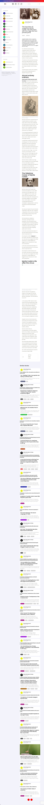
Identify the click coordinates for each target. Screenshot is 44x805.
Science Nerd (23, 381)
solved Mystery (30, 620)
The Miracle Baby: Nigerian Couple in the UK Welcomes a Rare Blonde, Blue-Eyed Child (29, 731)
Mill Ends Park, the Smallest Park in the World (29, 408)
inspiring (28, 536)
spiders (25, 763)
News (21, 469)
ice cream (32, 688)
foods (29, 688)
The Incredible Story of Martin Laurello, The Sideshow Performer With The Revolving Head (29, 563)
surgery (36, 469)
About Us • (3, 72)
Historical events (23, 636)
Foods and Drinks (23, 688)
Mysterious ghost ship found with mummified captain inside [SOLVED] (29, 664)
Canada (26, 704)
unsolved (26, 720)
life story (30, 431)
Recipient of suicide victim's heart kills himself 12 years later (30, 497)
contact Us (14, 73)
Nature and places (24, 414)
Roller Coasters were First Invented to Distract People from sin (29, 630)
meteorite (25, 780)
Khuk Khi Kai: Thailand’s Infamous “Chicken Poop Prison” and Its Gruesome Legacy (29, 392)
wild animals (29, 763)
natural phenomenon (31, 587)
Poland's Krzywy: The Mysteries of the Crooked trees (29, 597)
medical (32, 469)
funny (29, 469)
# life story (28, 35)
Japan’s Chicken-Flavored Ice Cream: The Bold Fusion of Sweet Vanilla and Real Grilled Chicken (28, 682)
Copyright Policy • (8, 73)
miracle (28, 738)
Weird (22, 399)
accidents (25, 469)
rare (28, 654)
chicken (25, 399)
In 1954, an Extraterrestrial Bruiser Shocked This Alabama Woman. (29, 774)
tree (27, 381)
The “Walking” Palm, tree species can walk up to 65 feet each (30, 376)
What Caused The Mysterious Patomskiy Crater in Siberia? (27, 613)
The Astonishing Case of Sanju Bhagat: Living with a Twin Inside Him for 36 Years (29, 647)
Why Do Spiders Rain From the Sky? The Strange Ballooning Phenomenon (29, 757)
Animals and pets (24, 486)
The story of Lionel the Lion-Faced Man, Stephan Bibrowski (29, 424)
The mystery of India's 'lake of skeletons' (28, 789)
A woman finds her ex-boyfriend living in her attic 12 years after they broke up (29, 442)
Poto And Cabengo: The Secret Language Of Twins (28, 513)
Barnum (33, 236)
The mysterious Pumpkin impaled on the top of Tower (29, 714)
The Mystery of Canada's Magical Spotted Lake (28, 698)
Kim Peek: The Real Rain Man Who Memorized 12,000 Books (28, 530)
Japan (36, 688)
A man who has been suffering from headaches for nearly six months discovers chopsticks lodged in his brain (29, 461)
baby (24, 738)
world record (30, 414)
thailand (31, 399)
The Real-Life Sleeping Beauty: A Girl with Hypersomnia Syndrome (29, 580)
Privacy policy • (8, 72)
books (25, 536)
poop (28, 399)
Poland (35, 603)
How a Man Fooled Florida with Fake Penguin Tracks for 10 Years (29, 546)
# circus (23, 35)
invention (29, 636)
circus (27, 431)
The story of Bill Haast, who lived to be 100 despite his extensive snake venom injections (30, 480)
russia (26, 620)
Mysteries (22, 503)
